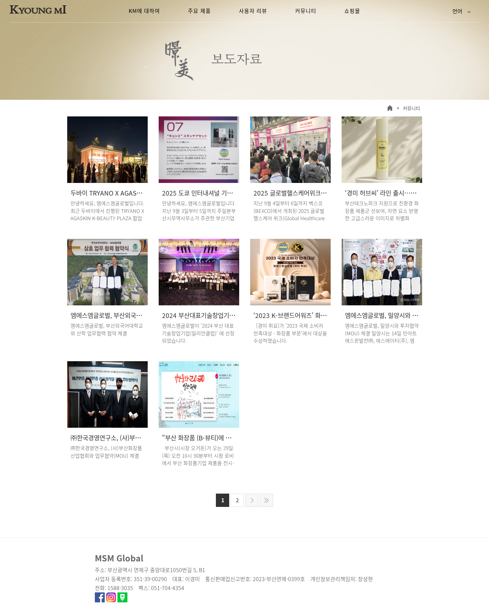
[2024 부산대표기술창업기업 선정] (199, 303)
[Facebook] (100, 600)
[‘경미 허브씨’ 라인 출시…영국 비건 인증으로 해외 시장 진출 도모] (382, 181)
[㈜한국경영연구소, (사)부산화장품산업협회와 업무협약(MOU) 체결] (107, 425)
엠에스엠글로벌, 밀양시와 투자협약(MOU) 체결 (405, 315)
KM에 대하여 (144, 11)
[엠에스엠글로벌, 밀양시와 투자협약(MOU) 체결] (382, 303)
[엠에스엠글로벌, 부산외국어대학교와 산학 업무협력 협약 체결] (107, 303)
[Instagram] (111, 600)
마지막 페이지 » (266, 500)
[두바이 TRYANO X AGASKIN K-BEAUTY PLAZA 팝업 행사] (107, 181)
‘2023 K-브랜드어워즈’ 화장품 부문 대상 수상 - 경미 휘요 (327, 315)
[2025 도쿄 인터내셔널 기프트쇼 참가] (199, 181)
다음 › (251, 500)
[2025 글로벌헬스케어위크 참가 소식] (290, 181)
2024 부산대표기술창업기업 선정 (205, 315)
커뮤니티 (411, 108)
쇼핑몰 (352, 11)
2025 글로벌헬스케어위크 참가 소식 (300, 193)
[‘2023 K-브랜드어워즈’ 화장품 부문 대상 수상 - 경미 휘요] (290, 303)
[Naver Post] (122, 600)
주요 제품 (199, 11)
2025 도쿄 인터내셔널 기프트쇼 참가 (209, 193)
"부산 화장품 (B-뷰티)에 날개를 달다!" (211, 437)
